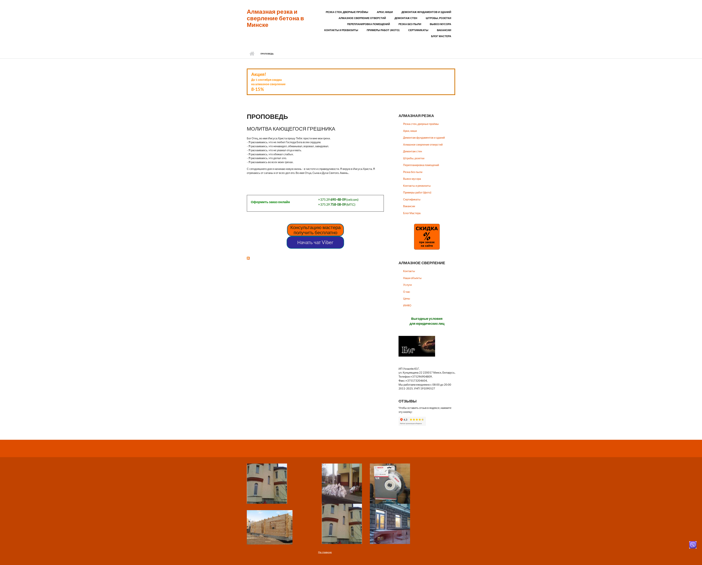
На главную (325, 552)
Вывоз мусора (440, 24)
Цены (406, 298)
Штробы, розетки (438, 18)
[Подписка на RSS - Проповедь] (315, 258)
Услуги (407, 284)
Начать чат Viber (315, 242)
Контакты (409, 271)
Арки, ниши (385, 12)
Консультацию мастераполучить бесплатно (315, 230)
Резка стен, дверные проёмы (347, 12)
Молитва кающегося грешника (291, 128)
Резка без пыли (410, 24)
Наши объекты (412, 278)
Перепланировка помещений (368, 24)
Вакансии (444, 30)
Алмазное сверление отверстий (362, 18)
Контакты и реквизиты (341, 30)
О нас (406, 291)
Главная (252, 53)
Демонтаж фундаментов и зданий (426, 12)
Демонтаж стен (406, 18)
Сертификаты (418, 30)
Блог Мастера (441, 36)
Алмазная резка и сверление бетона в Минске (275, 18)
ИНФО (407, 305)
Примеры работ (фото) (383, 30)
